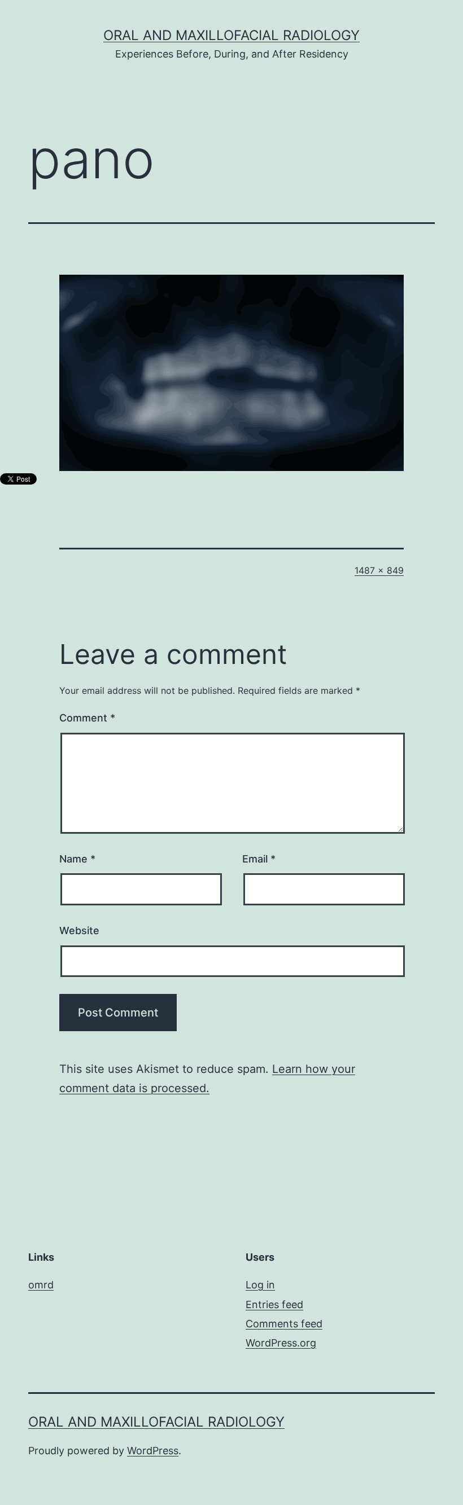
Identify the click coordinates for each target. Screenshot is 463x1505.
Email (259, 859)
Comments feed (284, 1324)
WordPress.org (281, 1343)
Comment (87, 718)
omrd (41, 1285)
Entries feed (274, 1304)
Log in (260, 1285)
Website (79, 930)
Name (77, 859)
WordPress (152, 1450)
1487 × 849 (379, 570)
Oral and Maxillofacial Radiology (231, 35)
